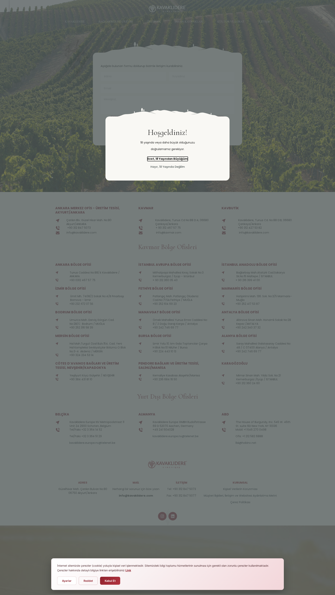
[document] (167, 297)
